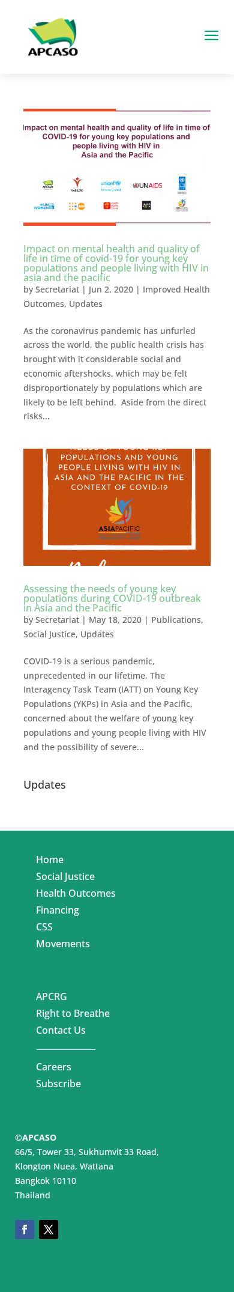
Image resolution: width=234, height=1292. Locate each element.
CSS (44, 929)
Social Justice (49, 634)
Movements (63, 946)
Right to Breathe (73, 1015)
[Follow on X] (48, 1229)
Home (50, 862)
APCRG (51, 998)
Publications (176, 619)
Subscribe (58, 1086)
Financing (57, 912)
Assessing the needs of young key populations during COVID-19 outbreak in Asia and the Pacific (112, 598)
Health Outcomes (76, 895)
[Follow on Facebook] (24, 1229)
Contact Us (61, 1032)
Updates (86, 303)
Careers (53, 1069)
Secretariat (57, 289)
